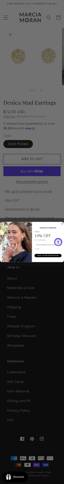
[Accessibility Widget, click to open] (58, 242)
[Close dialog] (62, 224)
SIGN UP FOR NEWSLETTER (48, 255)
